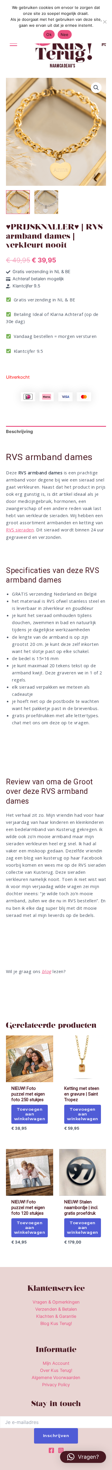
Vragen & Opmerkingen (56, 1302)
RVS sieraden (20, 530)
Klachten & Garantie (56, 1316)
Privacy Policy (56, 1384)
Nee (65, 34)
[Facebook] (51, 1450)
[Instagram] (61, 1450)
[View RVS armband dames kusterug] (18, 202)
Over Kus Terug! (56, 1370)
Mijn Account (56, 1363)
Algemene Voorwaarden (56, 1377)
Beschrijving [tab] (19, 431)
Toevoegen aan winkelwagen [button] (29, 1114)
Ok (49, 34)
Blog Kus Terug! (56, 1323)
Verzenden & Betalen (56, 1309)
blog (46, 971)
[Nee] (105, 22)
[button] (96, 87)
